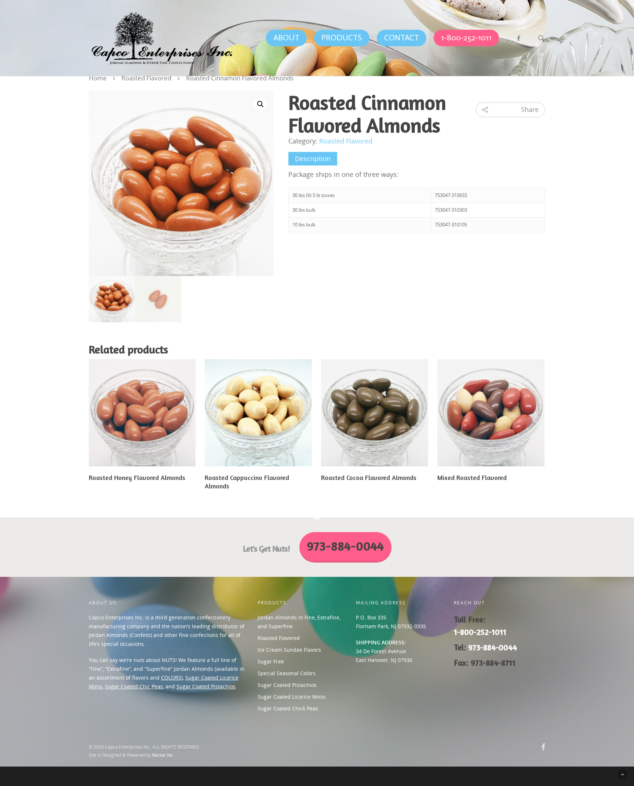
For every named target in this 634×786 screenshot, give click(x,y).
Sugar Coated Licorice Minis (292, 696)
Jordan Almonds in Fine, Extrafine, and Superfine (299, 622)
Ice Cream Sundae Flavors (289, 649)
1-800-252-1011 (466, 38)
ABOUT (286, 38)
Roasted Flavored (146, 78)
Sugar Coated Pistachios (206, 686)
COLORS (171, 677)
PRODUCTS (341, 38)
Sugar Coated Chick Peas (288, 708)
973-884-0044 (492, 647)
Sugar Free (271, 661)
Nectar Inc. (163, 755)
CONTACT (401, 38)
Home (98, 78)
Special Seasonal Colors (287, 673)
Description (313, 158)
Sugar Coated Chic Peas (134, 686)
